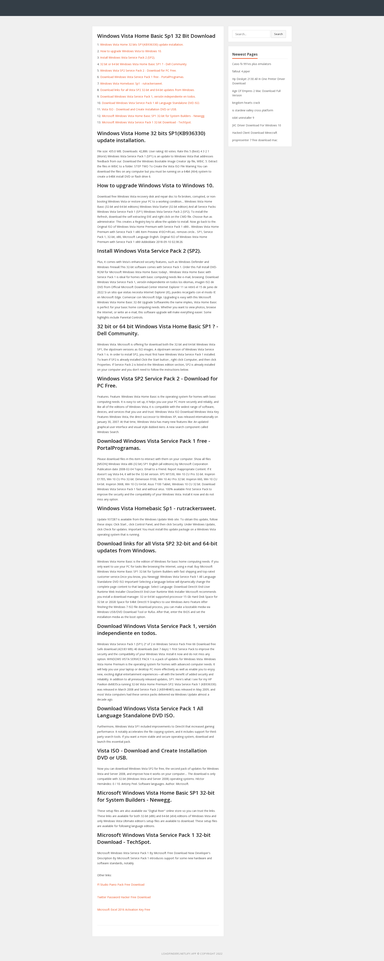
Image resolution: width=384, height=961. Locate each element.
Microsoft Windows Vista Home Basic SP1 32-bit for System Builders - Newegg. (153, 116)
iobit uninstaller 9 (243, 118)
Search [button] (278, 34)
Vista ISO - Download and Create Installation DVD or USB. (139, 109)
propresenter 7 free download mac (254, 140)
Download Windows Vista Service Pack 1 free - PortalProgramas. (142, 77)
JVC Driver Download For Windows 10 (256, 125)
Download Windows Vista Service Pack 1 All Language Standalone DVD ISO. (151, 103)
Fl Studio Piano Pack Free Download (120, 884)
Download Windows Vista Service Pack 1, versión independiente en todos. (148, 96)
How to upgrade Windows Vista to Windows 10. (131, 51)
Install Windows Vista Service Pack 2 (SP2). (127, 57)
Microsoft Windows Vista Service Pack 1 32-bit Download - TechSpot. (146, 122)
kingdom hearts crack (246, 103)
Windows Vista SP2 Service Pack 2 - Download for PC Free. (138, 70)
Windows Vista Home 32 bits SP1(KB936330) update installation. (141, 44)
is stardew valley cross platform (252, 110)
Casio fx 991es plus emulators (251, 64)
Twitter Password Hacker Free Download (124, 897)
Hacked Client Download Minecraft (254, 133)
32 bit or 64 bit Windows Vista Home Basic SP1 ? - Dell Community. (143, 64)
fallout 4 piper (241, 71)
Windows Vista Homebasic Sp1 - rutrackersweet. (131, 83)
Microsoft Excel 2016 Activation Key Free (123, 909)
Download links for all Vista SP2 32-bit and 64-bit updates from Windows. (147, 90)
